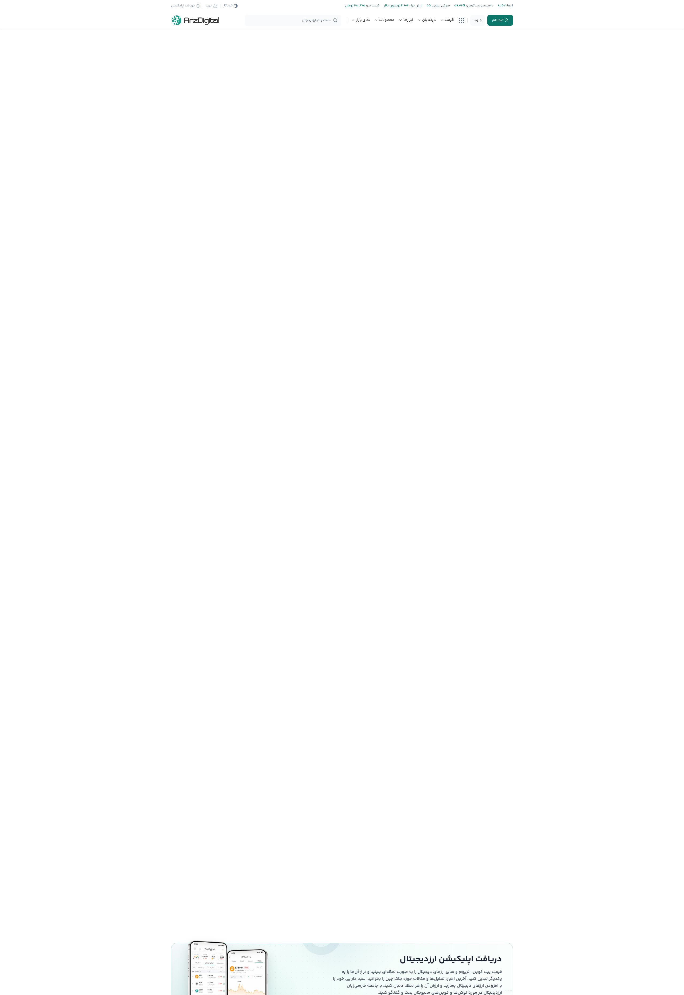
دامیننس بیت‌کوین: (479, 5)
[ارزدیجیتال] (195, 20)
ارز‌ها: (509, 5)
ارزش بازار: (415, 5)
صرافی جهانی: (440, 5)
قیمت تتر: (372, 5)
